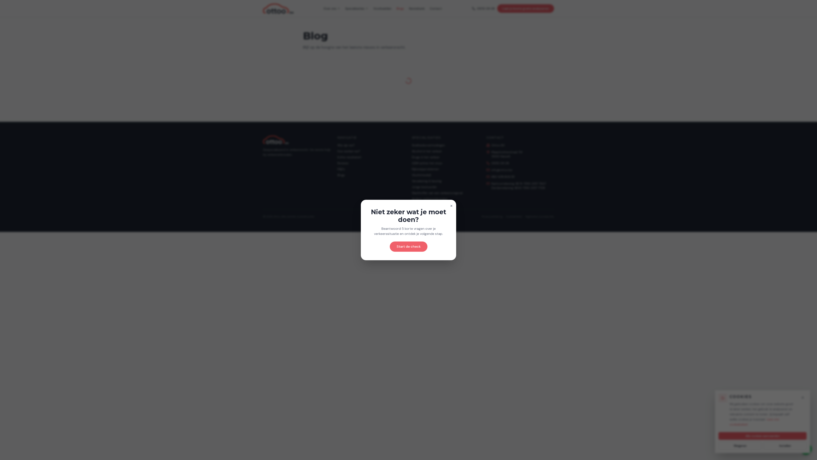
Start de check (409, 246)
